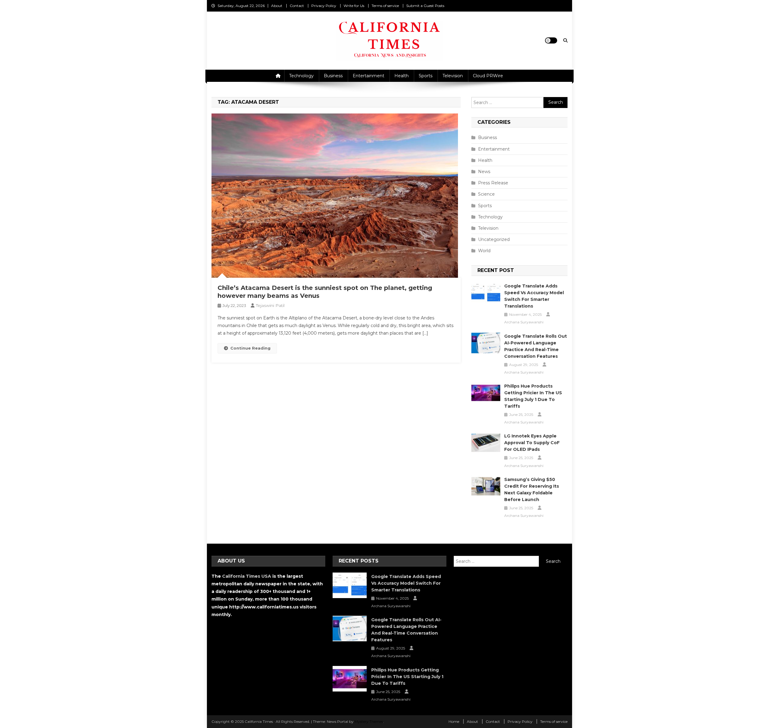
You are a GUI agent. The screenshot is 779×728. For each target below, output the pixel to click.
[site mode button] (551, 40)
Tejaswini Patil (270, 305)
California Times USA (246, 576)
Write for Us (354, 5)
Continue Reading (250, 348)
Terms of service (385, 5)
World (484, 250)
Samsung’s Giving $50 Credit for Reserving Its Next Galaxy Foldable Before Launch (531, 489)
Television (452, 75)
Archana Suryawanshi (523, 322)
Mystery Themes (369, 721)
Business (333, 75)
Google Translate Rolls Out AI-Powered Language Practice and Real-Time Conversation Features (535, 346)
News (484, 171)
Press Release (493, 183)
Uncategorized (494, 239)
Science (486, 194)
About (276, 5)
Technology (301, 75)
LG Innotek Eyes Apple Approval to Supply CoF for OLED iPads (532, 442)
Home (454, 721)
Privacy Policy (323, 5)
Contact (297, 5)
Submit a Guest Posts (425, 5)
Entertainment (368, 75)
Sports (425, 75)
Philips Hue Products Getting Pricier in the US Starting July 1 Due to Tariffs (533, 396)
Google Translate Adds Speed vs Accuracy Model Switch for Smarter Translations (534, 296)
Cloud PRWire (488, 75)
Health (401, 75)
